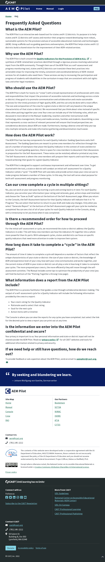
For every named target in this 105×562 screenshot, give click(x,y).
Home (8, 16)
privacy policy (49, 339)
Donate (10, 548)
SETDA (58, 407)
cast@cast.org (16, 525)
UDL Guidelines (62, 493)
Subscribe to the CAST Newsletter (21, 503)
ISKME (58, 416)
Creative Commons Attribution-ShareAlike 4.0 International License (62, 467)
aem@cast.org (16, 438)
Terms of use (41, 548)
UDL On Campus (62, 505)
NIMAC (58, 411)
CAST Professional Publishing (69, 513)
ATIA (57, 420)
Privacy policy (11, 472)
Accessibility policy (26, 548)
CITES (57, 424)
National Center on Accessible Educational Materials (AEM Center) (74, 499)
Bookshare (60, 402)
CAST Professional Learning (68, 509)
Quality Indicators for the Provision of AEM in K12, (61, 58)
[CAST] (10, 2)
